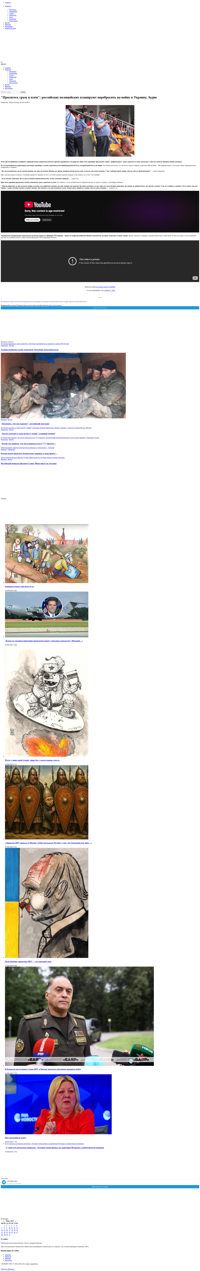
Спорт (11, 13)
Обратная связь (10, 28)
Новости (8, 6)
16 (7, 1230)
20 (17, 1230)
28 (2, 1235)
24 (9, 1232)
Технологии (13, 21)
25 (12, 1232)
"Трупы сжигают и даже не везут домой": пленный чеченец (28, 434)
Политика (12, 10)
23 (7, 1232)
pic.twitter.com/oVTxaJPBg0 (105, 287)
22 (4, 1232)
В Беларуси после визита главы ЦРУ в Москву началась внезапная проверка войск (43, 1069)
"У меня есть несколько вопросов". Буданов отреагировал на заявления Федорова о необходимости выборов (54, 1148)
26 (14, 1232)
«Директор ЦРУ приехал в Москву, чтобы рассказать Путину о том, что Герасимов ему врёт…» (48, 843)
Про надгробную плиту (15, 1138)
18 (12, 1230)
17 (9, 1230)
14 (2, 1230)
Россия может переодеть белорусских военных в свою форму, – (29, 453)
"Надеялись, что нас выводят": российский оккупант (25, 424)
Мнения (8, 25)
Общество (12, 15)
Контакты (8, 1260)
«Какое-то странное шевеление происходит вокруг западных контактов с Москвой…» (44, 641)
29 (4, 1235)
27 (17, 1232)
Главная (8, 2)
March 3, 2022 (110, 290)
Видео (7, 23)
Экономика (13, 11)
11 (12, 1228)
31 (9, 1235)
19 (14, 1230)
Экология (12, 19)
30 (7, 1235)
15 (4, 1230)
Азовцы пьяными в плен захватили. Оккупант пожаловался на (30, 350)
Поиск (23, 92)
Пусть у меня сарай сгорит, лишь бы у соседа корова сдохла (32, 760)
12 (14, 1228)
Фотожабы (9, 26)
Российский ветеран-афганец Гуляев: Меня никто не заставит (29, 463)
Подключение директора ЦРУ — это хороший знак (28, 961)
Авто (11, 17)
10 (9, 1228)
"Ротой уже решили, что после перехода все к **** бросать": (28, 444)
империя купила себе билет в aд (19, 586)
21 (2, 1232)
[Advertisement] (100, 45)
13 (17, 1228)
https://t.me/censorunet (55, 305)
